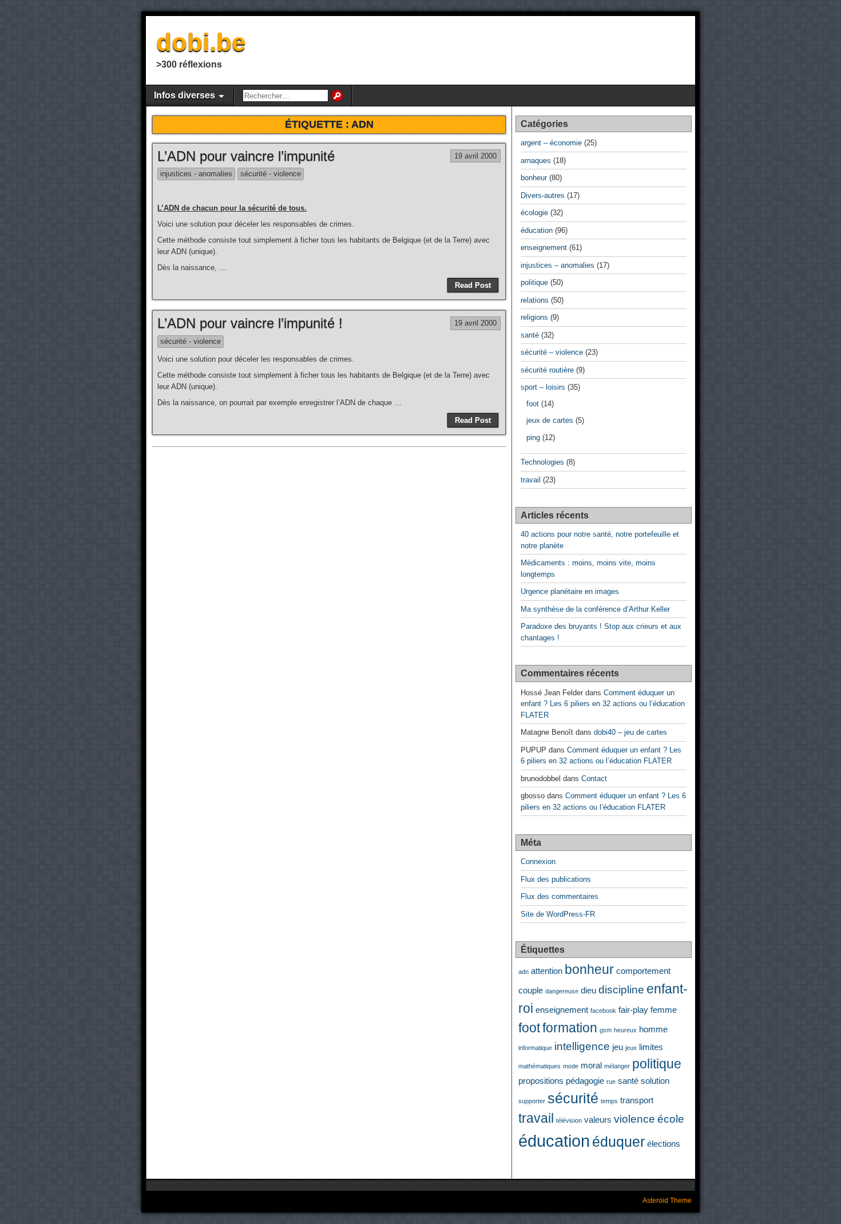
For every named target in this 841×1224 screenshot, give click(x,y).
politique (534, 282)
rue (611, 1081)
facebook (603, 1010)
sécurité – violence (552, 352)
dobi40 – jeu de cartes (630, 732)
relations (535, 300)
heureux (625, 1030)
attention (546, 971)
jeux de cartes (549, 420)
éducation (537, 230)
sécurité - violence (270, 173)
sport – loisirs (543, 387)
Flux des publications (556, 879)
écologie (534, 212)
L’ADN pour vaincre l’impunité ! (250, 323)
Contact (594, 778)
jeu (617, 1047)
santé (530, 335)
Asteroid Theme (667, 1201)
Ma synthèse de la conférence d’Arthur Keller (595, 609)
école (670, 1118)
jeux (631, 1047)
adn (523, 971)
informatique (535, 1047)
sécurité (573, 1098)
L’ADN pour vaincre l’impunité (246, 156)
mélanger (617, 1066)
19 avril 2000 (475, 156)
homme (653, 1029)
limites (651, 1047)
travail (531, 480)
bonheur (534, 177)
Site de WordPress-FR (558, 914)
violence (634, 1118)
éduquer (618, 1142)
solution (655, 1081)
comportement (643, 971)
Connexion (538, 861)
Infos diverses (184, 95)
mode (570, 1066)
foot (532, 403)
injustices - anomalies (196, 173)
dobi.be (200, 42)
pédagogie (585, 1081)
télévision (569, 1120)
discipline (621, 989)
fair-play (633, 1010)
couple (530, 990)
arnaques (536, 160)
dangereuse (561, 991)
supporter (531, 1101)
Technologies (542, 462)
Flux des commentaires (559, 896)
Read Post (473, 285)
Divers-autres (543, 195)
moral (591, 1065)
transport (636, 1100)
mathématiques (539, 1066)
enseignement (544, 247)
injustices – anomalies (557, 265)
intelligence (582, 1046)
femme (663, 1010)
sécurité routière (547, 370)
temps (609, 1101)
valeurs (598, 1119)
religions (534, 317)
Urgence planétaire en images (570, 591)
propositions (541, 1081)
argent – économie (551, 142)
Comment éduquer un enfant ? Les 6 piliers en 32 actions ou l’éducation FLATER (603, 703)
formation (569, 1028)
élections (663, 1143)
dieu (588, 990)
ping (533, 437)
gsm (606, 1030)
